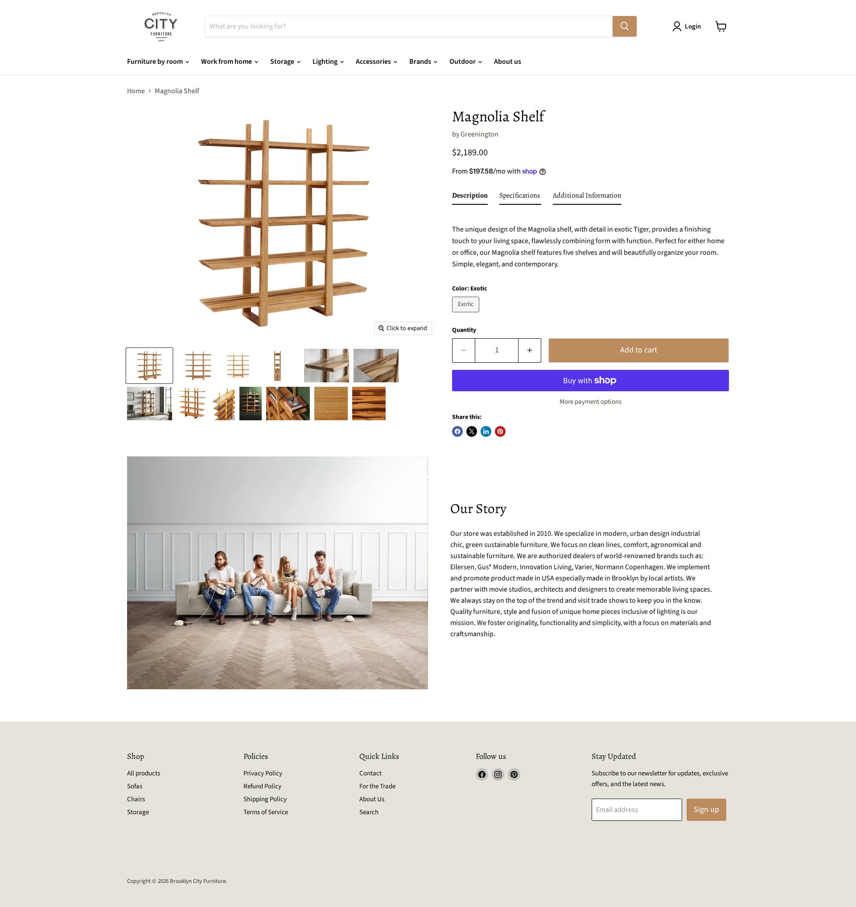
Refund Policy (262, 786)
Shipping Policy (265, 799)
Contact (370, 773)
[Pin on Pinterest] (500, 431)
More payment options (590, 402)
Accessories (374, 61)
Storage (283, 61)
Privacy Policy (262, 773)
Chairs (136, 799)
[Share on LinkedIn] (486, 431)
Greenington (479, 134)
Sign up (706, 809)
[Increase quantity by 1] (530, 350)
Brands (420, 61)
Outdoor (463, 61)
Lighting (326, 61)
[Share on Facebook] (457, 431)
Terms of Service (265, 812)
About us (507, 61)
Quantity (464, 330)
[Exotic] (467, 314)
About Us (371, 799)
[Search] (625, 26)
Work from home (227, 61)
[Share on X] (471, 431)
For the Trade (377, 786)
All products (143, 773)
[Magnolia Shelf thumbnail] (149, 365)
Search (369, 812)
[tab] (470, 197)
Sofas (134, 786)
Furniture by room (155, 61)
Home (136, 91)
